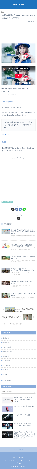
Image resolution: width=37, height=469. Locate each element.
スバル (5, 374)
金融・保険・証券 (8, 202)
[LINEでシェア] (24, 209)
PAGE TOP (19, 449)
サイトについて (9, 460)
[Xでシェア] (13, 209)
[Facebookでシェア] (16, 209)
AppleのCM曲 (7, 347)
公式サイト (5, 134)
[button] (33, 392)
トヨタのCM (7, 360)
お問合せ (18, 463)
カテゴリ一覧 (7, 380)
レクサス (5, 369)
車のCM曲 (6, 356)
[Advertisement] (18, 31)
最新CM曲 (6, 338)
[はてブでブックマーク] (20, 209)
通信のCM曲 (7, 342)
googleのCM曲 (7, 351)
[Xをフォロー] (18, 218)
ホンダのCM (7, 365)
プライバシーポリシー (27, 460)
